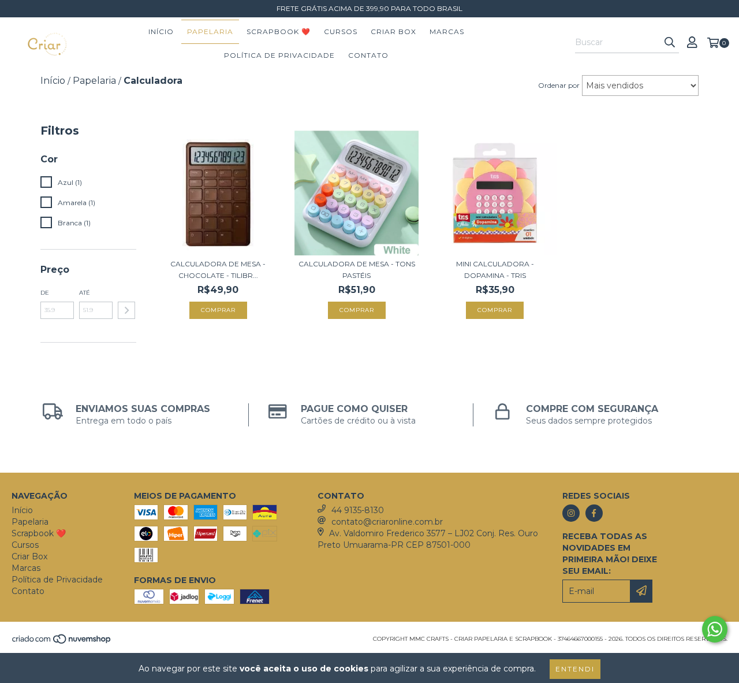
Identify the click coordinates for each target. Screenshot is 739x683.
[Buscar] (669, 42)
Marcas (447, 31)
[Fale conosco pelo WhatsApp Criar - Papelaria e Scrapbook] (714, 629)
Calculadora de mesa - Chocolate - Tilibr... (218, 269)
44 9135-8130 (357, 510)
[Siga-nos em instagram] (571, 513)
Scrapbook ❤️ (279, 31)
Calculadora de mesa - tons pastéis (356, 269)
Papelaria (210, 31)
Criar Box (393, 31)
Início (161, 31)
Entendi (575, 669)
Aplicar (126, 310)
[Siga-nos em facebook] (594, 513)
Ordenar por (559, 85)
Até (84, 292)
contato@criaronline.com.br (387, 522)
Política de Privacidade (279, 55)
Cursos (340, 31)
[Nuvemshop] (62, 642)
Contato (368, 55)
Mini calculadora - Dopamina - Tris (495, 269)
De (44, 292)
